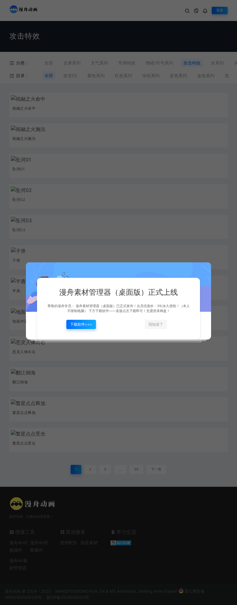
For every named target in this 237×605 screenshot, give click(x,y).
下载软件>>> (81, 324)
